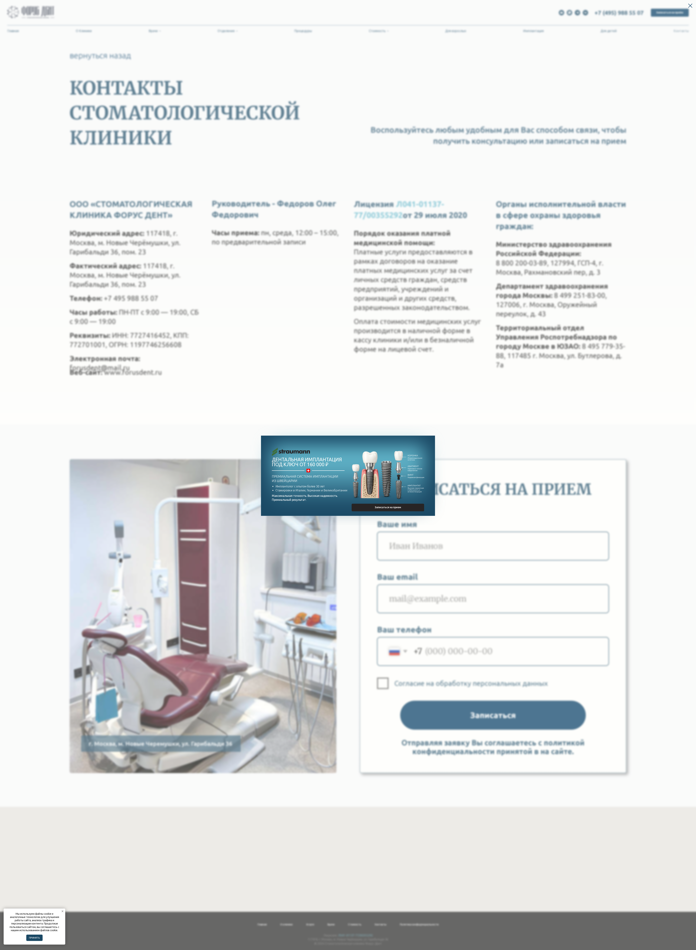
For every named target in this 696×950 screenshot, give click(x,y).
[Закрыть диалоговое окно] (690, 6)
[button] (388, 507)
